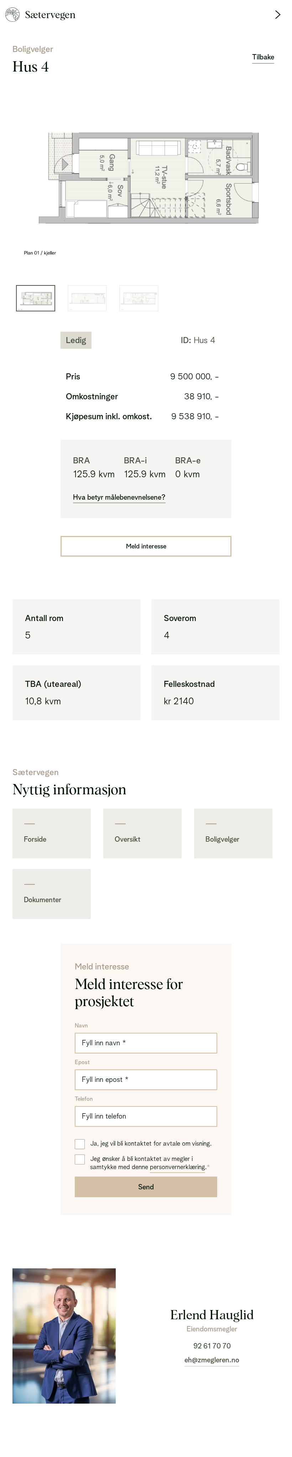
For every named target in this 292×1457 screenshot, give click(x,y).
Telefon (84, 1098)
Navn (81, 1025)
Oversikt (127, 839)
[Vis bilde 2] (138, 298)
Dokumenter (42, 899)
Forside (35, 839)
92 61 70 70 (212, 1346)
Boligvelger (222, 839)
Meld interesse (146, 546)
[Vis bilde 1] (87, 298)
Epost (82, 1062)
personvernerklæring (177, 1167)
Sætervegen (50, 15)
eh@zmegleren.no (211, 1360)
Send (146, 1187)
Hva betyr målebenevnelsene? (119, 497)
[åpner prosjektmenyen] (278, 14)
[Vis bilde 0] (35, 298)
